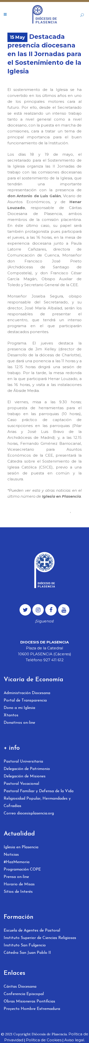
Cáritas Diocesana (20, 987)
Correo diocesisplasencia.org (29, 813)
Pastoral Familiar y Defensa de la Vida (38, 791)
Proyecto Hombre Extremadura (32, 1009)
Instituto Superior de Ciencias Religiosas (40, 938)
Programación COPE (22, 870)
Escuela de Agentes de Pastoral (32, 931)
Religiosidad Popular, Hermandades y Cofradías (37, 802)
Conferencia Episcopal (24, 994)
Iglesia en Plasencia (21, 847)
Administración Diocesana (27, 693)
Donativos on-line (19, 723)
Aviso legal (74, 1040)
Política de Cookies (44, 1040)
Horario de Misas (19, 884)
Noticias (11, 855)
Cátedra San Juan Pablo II (27, 953)
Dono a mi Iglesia (19, 708)
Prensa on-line (16, 877)
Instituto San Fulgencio (25, 945)
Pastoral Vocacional (21, 784)
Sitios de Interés (18, 892)
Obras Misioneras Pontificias (29, 1001)
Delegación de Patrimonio (27, 769)
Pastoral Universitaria (23, 762)
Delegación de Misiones (24, 776)
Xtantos (11, 715)
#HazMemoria (16, 862)
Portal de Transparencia (25, 700)
